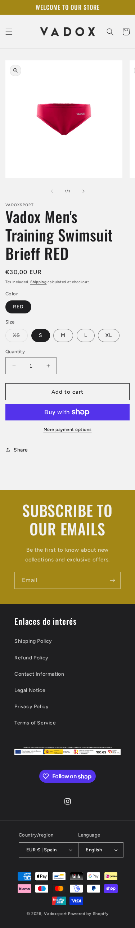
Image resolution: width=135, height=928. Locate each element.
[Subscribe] (112, 580)
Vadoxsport (55, 913)
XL (108, 335)
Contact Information (39, 674)
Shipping (38, 281)
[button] (9, 32)
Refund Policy (31, 658)
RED (18, 307)
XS (20, 337)
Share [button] (21, 450)
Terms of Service (35, 723)
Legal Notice (29, 690)
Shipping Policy (33, 641)
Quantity (15, 351)
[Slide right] (83, 191)
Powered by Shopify (88, 913)
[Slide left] (52, 191)
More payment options (68, 429)
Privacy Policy (31, 707)
